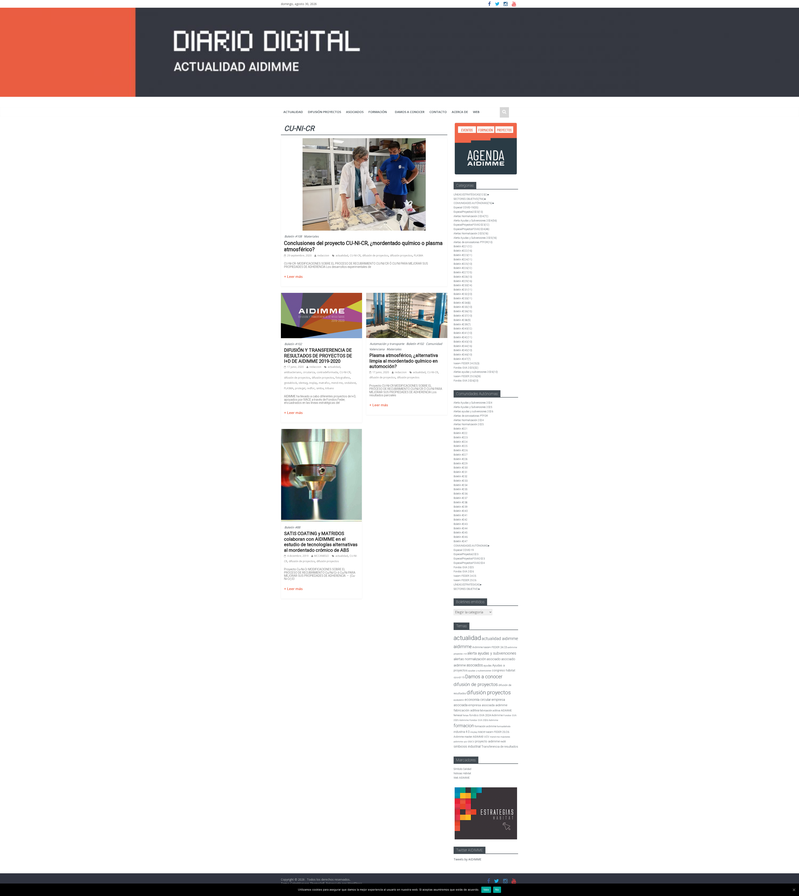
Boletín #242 (463, 337)
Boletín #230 (463, 285)
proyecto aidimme (487, 741)
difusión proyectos (324, 112)
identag (303, 383)
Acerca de (460, 112)
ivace (481, 732)
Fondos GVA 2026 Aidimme (483, 720)
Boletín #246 (463, 354)
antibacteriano (292, 372)
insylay (313, 383)
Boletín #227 (463, 272)
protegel (300, 388)
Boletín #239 (462, 324)
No (497, 889)
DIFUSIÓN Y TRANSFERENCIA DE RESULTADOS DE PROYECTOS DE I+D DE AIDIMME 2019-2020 (318, 356)
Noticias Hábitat (462, 773)
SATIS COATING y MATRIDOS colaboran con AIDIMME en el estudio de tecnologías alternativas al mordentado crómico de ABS (320, 542)
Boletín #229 (463, 281)
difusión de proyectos (375, 255)
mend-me (337, 383)
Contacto (438, 112)
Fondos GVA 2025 (466, 367)
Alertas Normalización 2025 (471, 233)
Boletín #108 (293, 236)
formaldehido (503, 726)
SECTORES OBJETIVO (469, 199)
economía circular (478, 700)
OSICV (471, 741)
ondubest (350, 383)
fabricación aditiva (466, 710)
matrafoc (324, 383)
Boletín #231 (463, 289)
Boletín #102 (293, 344)
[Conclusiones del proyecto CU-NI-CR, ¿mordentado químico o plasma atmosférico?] (364, 140)
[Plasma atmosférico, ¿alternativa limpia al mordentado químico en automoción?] (406, 295)
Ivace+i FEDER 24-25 (466, 363)
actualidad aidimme (500, 638)
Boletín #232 (463, 294)
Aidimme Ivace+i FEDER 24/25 (489, 647)
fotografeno (343, 377)
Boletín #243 (463, 341)
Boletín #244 (463, 346)
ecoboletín (459, 700)
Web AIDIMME (462, 777)
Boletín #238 (462, 320)
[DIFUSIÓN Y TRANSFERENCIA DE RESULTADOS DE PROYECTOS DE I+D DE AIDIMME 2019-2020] (321, 295)
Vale (486, 889)
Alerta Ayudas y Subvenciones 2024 (475, 220)
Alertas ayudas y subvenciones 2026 (476, 371)
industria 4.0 (462, 731)
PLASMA (418, 255)
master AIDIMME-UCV (476, 736)
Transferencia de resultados (499, 746)
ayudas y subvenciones (479, 670)
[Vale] (794, 890)
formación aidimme (485, 726)
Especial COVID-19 (466, 207)
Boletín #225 (463, 263)
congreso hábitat (503, 670)
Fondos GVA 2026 (466, 380)
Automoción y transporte (387, 344)
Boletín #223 (463, 255)
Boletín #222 (463, 250)
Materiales (311, 236)
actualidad (293, 112)
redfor (311, 388)
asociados (355, 112)
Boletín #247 (462, 359)
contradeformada (327, 372)
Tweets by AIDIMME (467, 859)
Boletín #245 (463, 350)
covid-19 (459, 677)
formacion (464, 725)
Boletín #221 (463, 246)
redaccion (323, 255)
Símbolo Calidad (462, 769)
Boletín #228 (463, 276)
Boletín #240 (463, 328)
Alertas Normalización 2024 (471, 216)
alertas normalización (470, 659)
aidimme (463, 646)
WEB (476, 112)
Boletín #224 (463, 259)
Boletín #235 (463, 307)
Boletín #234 (462, 302)
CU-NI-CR (355, 255)
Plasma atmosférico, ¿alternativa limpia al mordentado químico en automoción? (403, 361)
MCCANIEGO (321, 556)
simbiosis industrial (467, 746)
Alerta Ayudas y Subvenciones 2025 (475, 237)
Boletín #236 (463, 311)
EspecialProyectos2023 (468, 211)
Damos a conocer (409, 112)
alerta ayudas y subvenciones (491, 653)
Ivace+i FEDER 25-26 (467, 376)
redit (503, 741)
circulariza (309, 372)
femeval (458, 715)
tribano (329, 388)
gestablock (290, 383)
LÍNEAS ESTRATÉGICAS (470, 194)
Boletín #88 (292, 527)
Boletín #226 (463, 268)
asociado (494, 659)
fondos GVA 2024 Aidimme (486, 715)
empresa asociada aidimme (487, 705)
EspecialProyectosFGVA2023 (471, 224)
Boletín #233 (463, 298)
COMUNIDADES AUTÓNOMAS (473, 203)
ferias (466, 715)
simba (320, 388)
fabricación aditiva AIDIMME (496, 710)
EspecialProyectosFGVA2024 (471, 229)
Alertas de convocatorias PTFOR (473, 242)
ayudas (488, 665)
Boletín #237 (463, 315)
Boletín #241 (463, 333)
